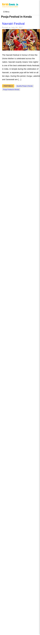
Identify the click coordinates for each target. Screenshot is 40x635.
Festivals (8, 86)
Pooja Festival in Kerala (11, 89)
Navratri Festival (13, 23)
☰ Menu (6, 12)
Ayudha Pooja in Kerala (25, 86)
